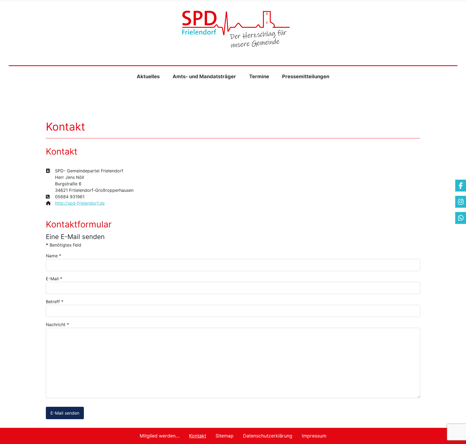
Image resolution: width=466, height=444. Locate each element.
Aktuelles (148, 76)
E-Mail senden (64, 413)
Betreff (54, 301)
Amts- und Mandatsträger (204, 76)
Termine (259, 76)
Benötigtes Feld (63, 245)
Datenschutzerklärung (267, 436)
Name (53, 255)
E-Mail (54, 278)
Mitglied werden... (160, 436)
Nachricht (57, 324)
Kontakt (197, 436)
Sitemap (224, 436)
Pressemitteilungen (305, 76)
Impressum (314, 436)
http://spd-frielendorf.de (80, 203)
